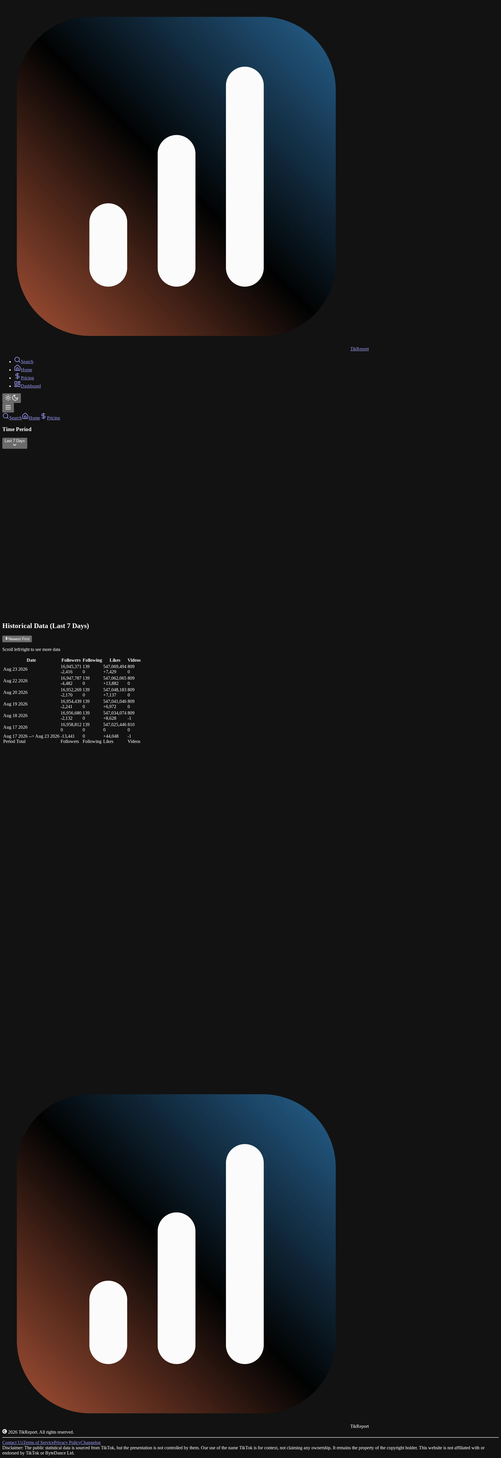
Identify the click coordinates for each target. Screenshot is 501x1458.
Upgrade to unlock (36, 1041)
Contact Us (12, 1442)
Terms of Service (38, 1442)
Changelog (91, 1442)
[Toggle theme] (11, 398)
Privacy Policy (67, 1442)
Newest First (19, 639)
